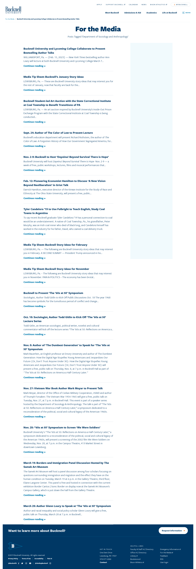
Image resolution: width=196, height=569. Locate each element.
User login (164, 562)
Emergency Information (170, 549)
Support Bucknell (115, 4)
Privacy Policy (13, 558)
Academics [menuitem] (151, 12)
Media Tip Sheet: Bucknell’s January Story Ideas (53, 77)
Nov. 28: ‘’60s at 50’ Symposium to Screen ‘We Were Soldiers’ (61, 427)
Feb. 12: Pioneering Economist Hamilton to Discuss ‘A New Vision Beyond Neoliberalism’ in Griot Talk (64, 183)
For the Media (9, 19)
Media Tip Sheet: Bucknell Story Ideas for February (55, 245)
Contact (103, 562)
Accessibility (38, 558)
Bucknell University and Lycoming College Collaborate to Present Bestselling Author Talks (48, 19)
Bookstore (134, 559)
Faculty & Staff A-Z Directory (141, 549)
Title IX (49, 558)
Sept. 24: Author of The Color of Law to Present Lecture (58, 133)
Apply (99, 4)
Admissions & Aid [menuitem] (132, 12)
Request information (172, 530)
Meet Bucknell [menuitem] (112, 12)
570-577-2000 (105, 559)
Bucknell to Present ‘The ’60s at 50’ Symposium (53, 293)
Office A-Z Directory (138, 552)
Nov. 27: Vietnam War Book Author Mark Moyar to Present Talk (63, 388)
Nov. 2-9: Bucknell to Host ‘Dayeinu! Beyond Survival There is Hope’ (66, 157)
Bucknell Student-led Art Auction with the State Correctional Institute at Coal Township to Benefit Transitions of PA (67, 103)
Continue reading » (34, 66)
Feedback (164, 555)
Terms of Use (26, 558)
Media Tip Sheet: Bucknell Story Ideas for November (56, 269)
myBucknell (182, 4)
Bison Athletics (158, 4)
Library (133, 555)
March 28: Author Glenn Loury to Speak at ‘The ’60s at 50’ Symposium (67, 506)
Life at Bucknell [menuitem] (169, 12)
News (144, 4)
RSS (161, 559)
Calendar (133, 4)
